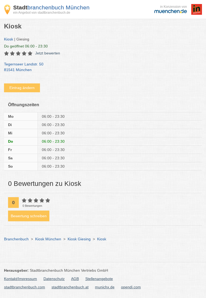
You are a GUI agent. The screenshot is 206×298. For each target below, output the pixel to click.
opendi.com (131, 287)
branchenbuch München (51, 7)
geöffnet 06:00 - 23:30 (26, 46)
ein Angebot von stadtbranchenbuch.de (41, 12)
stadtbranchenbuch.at (70, 287)
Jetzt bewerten (47, 53)
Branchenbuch (16, 239)
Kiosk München (48, 239)
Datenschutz (54, 279)
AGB (75, 279)
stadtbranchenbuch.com (24, 287)
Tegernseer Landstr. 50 (23, 67)
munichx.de (105, 287)
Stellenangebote (99, 279)
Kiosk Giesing (79, 239)
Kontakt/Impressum (20, 279)
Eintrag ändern (22, 88)
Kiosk (8, 39)
